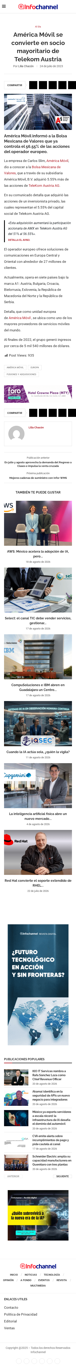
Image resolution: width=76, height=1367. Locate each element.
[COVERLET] (38, 926)
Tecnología (52, 1274)
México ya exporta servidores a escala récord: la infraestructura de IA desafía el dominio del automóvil (51, 1117)
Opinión (8, 1280)
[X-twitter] (26, 1361)
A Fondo (25, 1280)
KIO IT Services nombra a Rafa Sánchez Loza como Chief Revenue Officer (49, 1075)
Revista (62, 1280)
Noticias (31, 1274)
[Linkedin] (34, 1361)
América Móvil (57, 161)
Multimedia (38, 1285)
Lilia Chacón (26, 66)
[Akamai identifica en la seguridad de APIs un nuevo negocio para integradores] (16, 1098)
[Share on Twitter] (43, 85)
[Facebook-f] (19, 1361)
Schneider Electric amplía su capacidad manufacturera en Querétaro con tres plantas (51, 1160)
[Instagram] (57, 1361)
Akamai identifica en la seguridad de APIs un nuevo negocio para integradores (51, 1095)
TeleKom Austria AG (44, 186)
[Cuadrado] (38, 1192)
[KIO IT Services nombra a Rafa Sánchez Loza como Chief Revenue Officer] (16, 1077)
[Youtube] (42, 1361)
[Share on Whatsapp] (62, 85)
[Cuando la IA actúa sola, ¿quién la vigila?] (38, 723)
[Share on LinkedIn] (53, 85)
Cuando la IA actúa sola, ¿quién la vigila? (38, 752)
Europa (35, 367)
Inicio (14, 1274)
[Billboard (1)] (38, 387)
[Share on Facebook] (33, 85)
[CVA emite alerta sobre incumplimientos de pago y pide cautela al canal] (16, 1142)
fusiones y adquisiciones (21, 374)
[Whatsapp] (49, 1361)
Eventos (44, 1280)
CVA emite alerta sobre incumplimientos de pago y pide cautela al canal (50, 1140)
